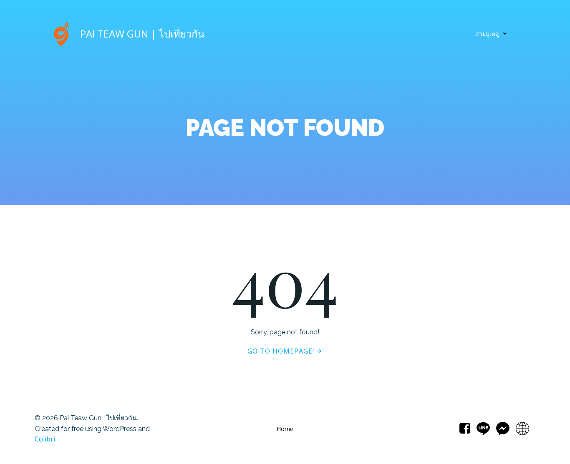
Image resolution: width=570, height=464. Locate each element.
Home (285, 429)
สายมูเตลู (487, 34)
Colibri (45, 439)
